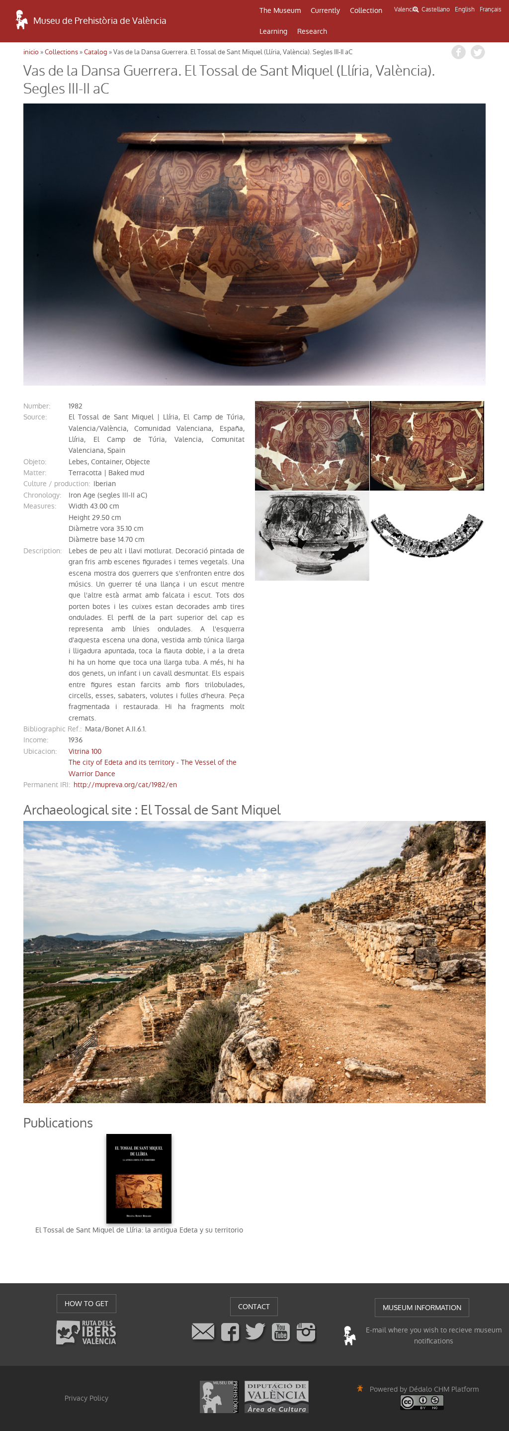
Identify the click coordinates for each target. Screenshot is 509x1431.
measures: (39, 506)
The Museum (280, 10)
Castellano (436, 9)
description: (42, 551)
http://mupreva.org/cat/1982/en (125, 785)
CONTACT (254, 1307)
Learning (273, 31)
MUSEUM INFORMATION (422, 1308)
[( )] (254, 244)
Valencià (405, 9)
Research (312, 31)
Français (491, 9)
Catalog (95, 52)
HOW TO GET (86, 1304)
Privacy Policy (86, 1398)
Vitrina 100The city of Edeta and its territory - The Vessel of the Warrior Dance (153, 762)
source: (35, 417)
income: (35, 740)
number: (36, 406)
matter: (34, 473)
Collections (61, 52)
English (465, 9)
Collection (366, 10)
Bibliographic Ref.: (52, 729)
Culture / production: (56, 484)
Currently (325, 10)
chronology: (42, 495)
